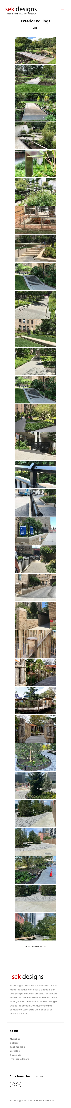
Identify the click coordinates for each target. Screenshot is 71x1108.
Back (35, 27)
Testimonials (17, 1047)
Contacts (15, 1055)
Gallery (14, 1043)
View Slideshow (35, 946)
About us (15, 1039)
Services (15, 1051)
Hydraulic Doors (19, 1059)
